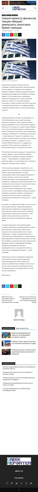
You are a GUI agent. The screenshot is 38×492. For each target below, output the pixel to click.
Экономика (14, 15)
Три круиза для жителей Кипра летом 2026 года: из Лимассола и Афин (18, 384)
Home (3, 12)
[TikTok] (21, 483)
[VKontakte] (31, 483)
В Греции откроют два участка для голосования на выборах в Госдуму (18, 373)
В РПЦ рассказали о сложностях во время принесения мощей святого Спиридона (23, 352)
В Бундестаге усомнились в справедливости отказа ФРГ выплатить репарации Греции (27, 299)
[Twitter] (7, 34)
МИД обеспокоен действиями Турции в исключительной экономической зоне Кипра (10, 299)
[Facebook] (3, 34)
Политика (9, 15)
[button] (3, 8)
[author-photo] (19, 317)
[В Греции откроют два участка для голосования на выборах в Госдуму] (6, 343)
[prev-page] (3, 358)
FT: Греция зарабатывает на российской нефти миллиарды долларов (16, 389)
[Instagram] (12, 483)
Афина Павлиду (7, 30)
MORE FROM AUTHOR (22, 328)
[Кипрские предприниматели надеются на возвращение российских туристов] (6, 335)
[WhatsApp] (15, 34)
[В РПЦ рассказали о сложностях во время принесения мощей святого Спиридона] (6, 352)
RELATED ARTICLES (8, 328)
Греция (8, 12)
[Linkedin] (16, 483)
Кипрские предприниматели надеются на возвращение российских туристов (20, 335)
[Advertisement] (19, 422)
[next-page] (6, 358)
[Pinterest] (11, 34)
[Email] (20, 34)
